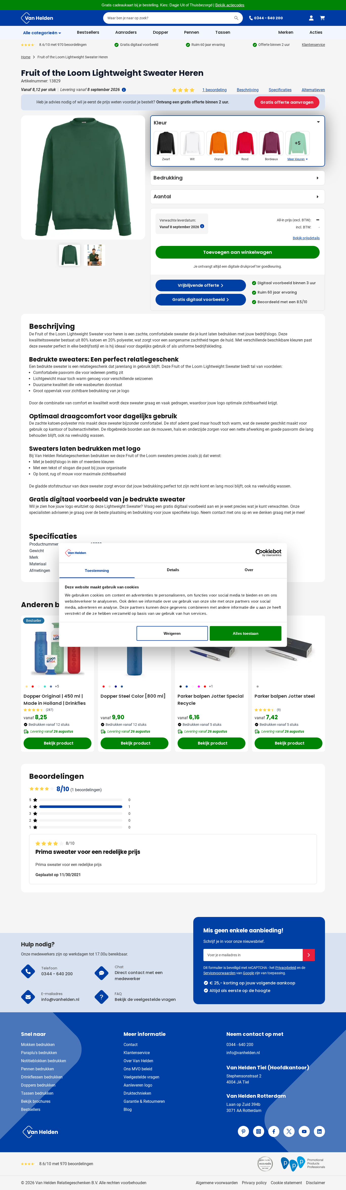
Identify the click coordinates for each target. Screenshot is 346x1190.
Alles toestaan (245, 633)
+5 (57, 686)
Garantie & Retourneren (144, 1101)
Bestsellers (30, 1109)
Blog (128, 1109)
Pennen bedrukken (37, 1069)
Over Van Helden (138, 1060)
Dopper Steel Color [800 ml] (133, 696)
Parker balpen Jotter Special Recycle (211, 699)
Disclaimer (315, 1182)
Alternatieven (313, 89)
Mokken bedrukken (38, 1044)
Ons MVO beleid (138, 1069)
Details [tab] (173, 569)
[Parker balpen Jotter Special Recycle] (211, 648)
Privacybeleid (285, 968)
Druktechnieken (137, 1093)
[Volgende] (140, 179)
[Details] (123, 90)
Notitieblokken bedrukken (43, 1060)
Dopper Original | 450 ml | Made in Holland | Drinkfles (55, 699)
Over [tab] (249, 569)
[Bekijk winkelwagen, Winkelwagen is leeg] (322, 18)
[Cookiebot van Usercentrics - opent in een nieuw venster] (259, 553)
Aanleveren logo (138, 1085)
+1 (211, 686)
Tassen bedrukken (37, 1093)
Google (248, 973)
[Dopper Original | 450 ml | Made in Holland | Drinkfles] (57, 648)
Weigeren (172, 633)
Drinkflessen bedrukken (42, 1077)
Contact (131, 1044)
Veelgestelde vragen (141, 1077)
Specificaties (280, 89)
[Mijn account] (311, 18)
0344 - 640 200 (268, 18)
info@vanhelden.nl (243, 1052)
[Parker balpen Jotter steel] (288, 648)
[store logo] (96, 1132)
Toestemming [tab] (97, 570)
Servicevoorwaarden (219, 973)
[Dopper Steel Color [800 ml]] (134, 648)
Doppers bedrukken (38, 1085)
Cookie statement (286, 1182)
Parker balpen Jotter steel (285, 696)
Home (25, 57)
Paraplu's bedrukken (39, 1052)
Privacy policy (254, 1182)
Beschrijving (248, 89)
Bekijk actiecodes (229, 5)
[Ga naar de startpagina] (37, 18)
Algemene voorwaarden (217, 1182)
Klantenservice (313, 45)
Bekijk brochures (35, 1101)
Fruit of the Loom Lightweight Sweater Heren (72, 57)
